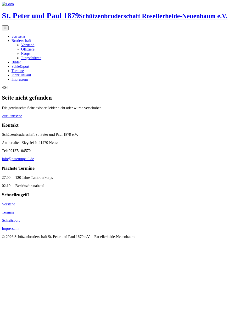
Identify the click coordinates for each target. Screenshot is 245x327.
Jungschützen (31, 58)
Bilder (16, 62)
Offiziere (27, 49)
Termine (17, 71)
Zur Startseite (12, 116)
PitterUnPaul (21, 75)
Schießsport (20, 66)
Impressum (19, 79)
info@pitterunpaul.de (18, 159)
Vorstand (27, 45)
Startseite (18, 36)
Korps (25, 53)
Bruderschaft (21, 41)
